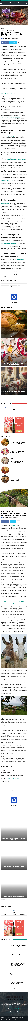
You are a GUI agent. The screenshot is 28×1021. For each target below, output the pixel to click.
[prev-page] (2, 397)
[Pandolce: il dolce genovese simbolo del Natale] (5, 479)
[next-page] (4, 397)
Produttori (8, 30)
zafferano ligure (13, 28)
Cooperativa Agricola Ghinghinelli (8, 243)
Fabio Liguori (7, 38)
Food (11, 477)
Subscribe (23, 406)
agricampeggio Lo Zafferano (14, 136)
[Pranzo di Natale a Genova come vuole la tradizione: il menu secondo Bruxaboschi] (14, 381)
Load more (14, 485)
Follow (14, 406)
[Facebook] (10, 1011)
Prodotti (3, 30)
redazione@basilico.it (16, 1008)
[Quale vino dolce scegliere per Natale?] (5, 470)
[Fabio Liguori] (2, 38)
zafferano (7, 28)
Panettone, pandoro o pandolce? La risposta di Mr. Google (14, 335)
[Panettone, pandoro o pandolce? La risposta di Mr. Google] (14, 324)
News (14, 333)
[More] (18, 42)
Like (5, 406)
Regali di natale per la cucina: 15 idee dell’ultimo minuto (14, 364)
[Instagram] (14, 1011)
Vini (10, 468)
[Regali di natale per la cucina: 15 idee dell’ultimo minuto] (14, 352)
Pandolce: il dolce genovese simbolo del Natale (16, 480)
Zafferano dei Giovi (5, 203)
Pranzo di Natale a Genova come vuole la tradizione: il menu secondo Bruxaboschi (14, 392)
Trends (12, 30)
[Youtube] (17, 1011)
